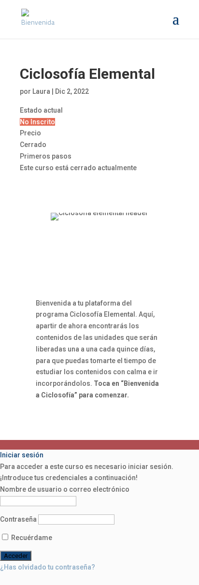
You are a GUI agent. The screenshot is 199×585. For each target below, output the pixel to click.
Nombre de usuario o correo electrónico (64, 489)
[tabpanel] (99, 307)
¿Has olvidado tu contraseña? (47, 567)
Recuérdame (31, 537)
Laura (41, 91)
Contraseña (18, 519)
